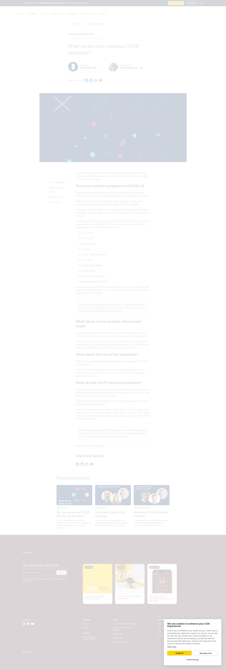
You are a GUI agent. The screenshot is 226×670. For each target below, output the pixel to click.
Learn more (171, 647)
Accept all (179, 653)
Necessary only (206, 653)
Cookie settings (193, 660)
